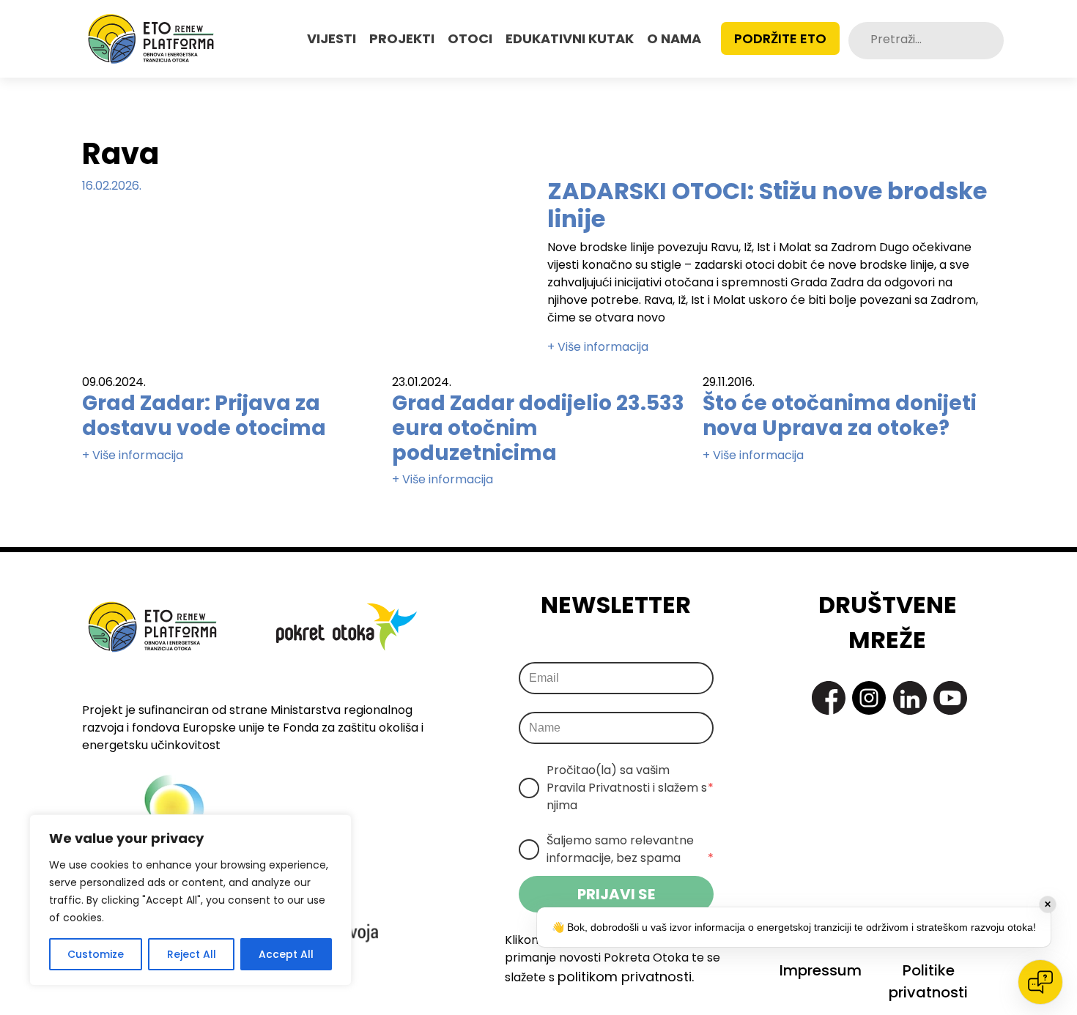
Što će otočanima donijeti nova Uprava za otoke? (840, 415)
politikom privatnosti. (626, 976)
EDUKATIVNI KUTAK (570, 38)
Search (991, 40)
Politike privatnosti (928, 981)
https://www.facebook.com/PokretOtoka (828, 698)
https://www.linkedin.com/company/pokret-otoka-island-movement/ (910, 698)
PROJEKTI (401, 38)
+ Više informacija (597, 346)
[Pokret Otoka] (151, 39)
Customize (95, 954)
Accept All (286, 954)
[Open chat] (1040, 982)
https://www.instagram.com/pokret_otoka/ (869, 698)
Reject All (191, 954)
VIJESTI (331, 38)
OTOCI (470, 38)
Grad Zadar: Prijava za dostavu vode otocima (204, 415)
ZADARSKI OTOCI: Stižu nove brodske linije (767, 204)
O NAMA (674, 38)
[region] (190, 900)
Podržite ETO (780, 38)
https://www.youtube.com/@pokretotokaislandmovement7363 (950, 698)
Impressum (821, 970)
